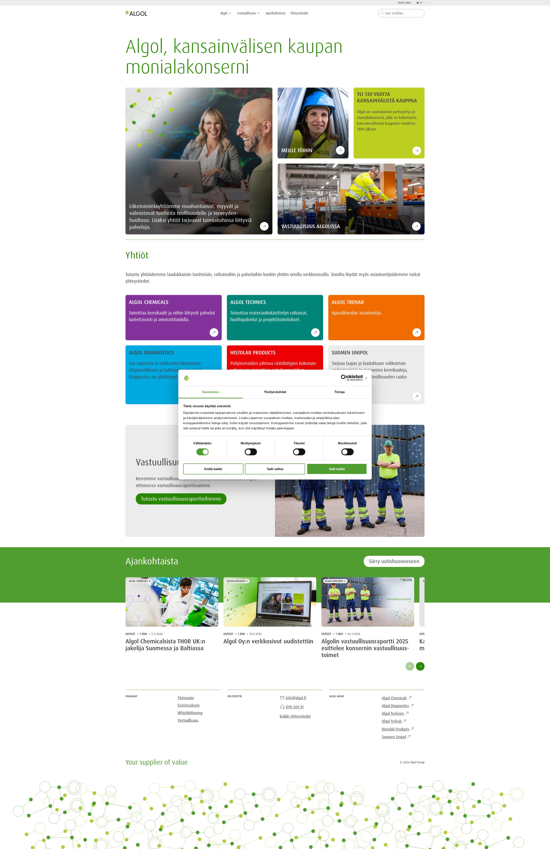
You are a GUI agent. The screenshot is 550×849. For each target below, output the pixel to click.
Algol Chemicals (138, 581)
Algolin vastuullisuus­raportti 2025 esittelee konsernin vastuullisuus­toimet (365, 648)
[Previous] (410, 666)
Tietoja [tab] (339, 392)
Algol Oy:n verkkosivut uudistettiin (268, 641)
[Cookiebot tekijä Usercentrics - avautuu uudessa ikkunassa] (348, 378)
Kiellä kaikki (213, 469)
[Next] (420, 666)
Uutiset (130, 634)
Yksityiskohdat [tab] (275, 392)
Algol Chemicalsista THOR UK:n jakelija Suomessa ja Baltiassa (165, 645)
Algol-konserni (236, 581)
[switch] (251, 451)
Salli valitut (275, 469)
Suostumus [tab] (210, 392)
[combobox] (401, 13)
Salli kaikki (337, 469)
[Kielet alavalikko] (423, 2)
